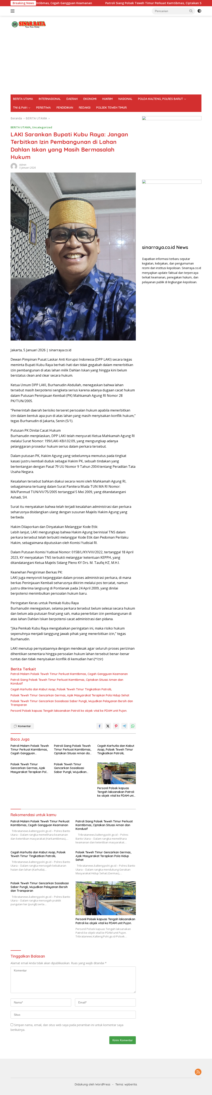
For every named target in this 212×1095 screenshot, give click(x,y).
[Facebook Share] (99, 726)
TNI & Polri (20, 107)
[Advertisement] (106, 63)
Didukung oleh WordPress (92, 1084)
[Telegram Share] (124, 726)
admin (22, 165)
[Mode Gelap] (199, 11)
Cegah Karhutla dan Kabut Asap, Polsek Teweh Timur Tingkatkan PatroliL (61, 689)
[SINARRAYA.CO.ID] (28, 24)
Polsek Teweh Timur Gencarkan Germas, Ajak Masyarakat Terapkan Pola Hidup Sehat (70, 695)
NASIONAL (125, 99)
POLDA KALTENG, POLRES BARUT (160, 99)
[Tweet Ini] (108, 726)
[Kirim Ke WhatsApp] (133, 726)
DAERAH (72, 99)
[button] (191, 10)
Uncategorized (42, 127)
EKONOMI (89, 99)
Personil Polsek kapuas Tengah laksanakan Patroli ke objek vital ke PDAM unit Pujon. (69, 711)
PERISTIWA (43, 107)
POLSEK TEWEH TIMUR (111, 107)
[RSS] (198, 1072)
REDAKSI (84, 107)
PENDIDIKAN (65, 107)
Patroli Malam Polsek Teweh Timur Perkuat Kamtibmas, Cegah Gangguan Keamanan (69, 674)
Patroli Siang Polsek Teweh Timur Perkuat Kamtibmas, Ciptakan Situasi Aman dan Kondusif (144, 3)
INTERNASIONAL (50, 99)
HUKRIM (107, 99)
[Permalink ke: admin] (14, 166)
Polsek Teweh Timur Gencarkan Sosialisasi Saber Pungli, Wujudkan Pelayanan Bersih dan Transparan (72, 703)
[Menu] (13, 11)
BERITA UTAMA (23, 99)
